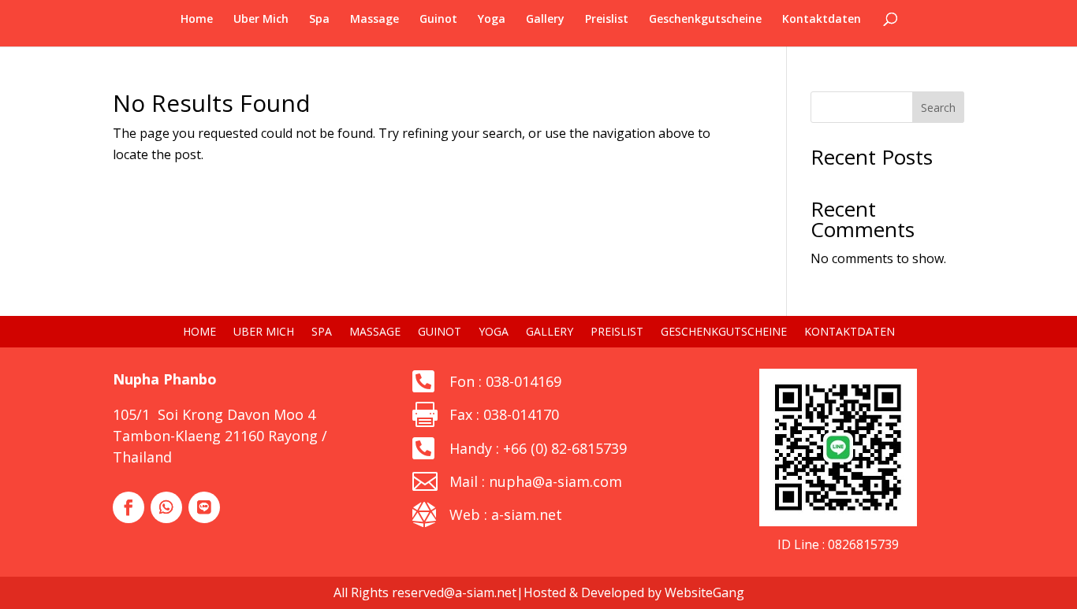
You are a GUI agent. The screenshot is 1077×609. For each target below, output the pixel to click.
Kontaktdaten (821, 19)
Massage (374, 19)
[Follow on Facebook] (128, 507)
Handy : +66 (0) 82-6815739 (538, 448)
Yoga (491, 19)
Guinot (438, 19)
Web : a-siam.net (505, 514)
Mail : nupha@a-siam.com (535, 481)
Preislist (606, 19)
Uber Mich (261, 19)
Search (938, 107)
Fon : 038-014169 (505, 381)
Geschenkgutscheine (705, 19)
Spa (319, 19)
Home (197, 19)
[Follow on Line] (204, 507)
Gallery (545, 19)
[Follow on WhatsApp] (166, 507)
